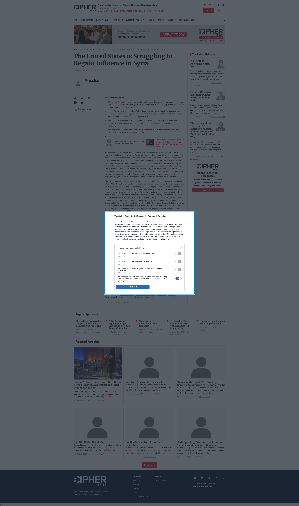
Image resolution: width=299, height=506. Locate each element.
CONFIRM (132, 287)
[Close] (190, 216)
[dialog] (149, 253)
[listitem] (149, 248)
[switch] (178, 253)
